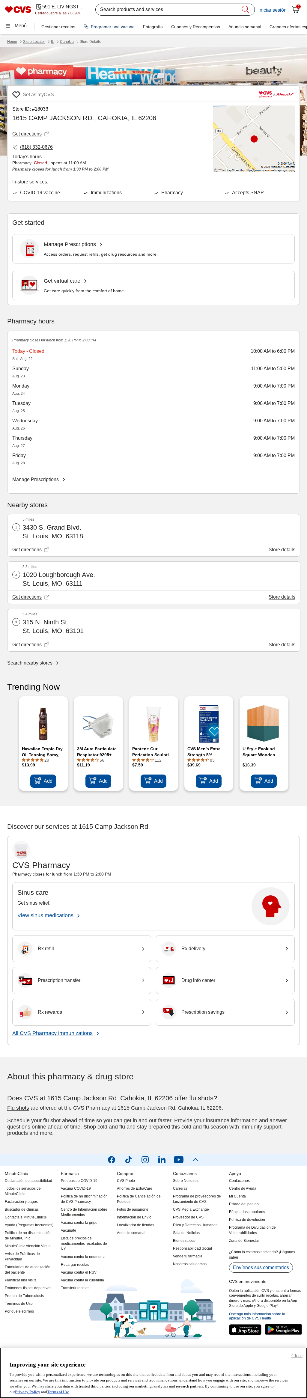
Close (297, 1355)
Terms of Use (58, 1392)
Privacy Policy (27, 1392)
